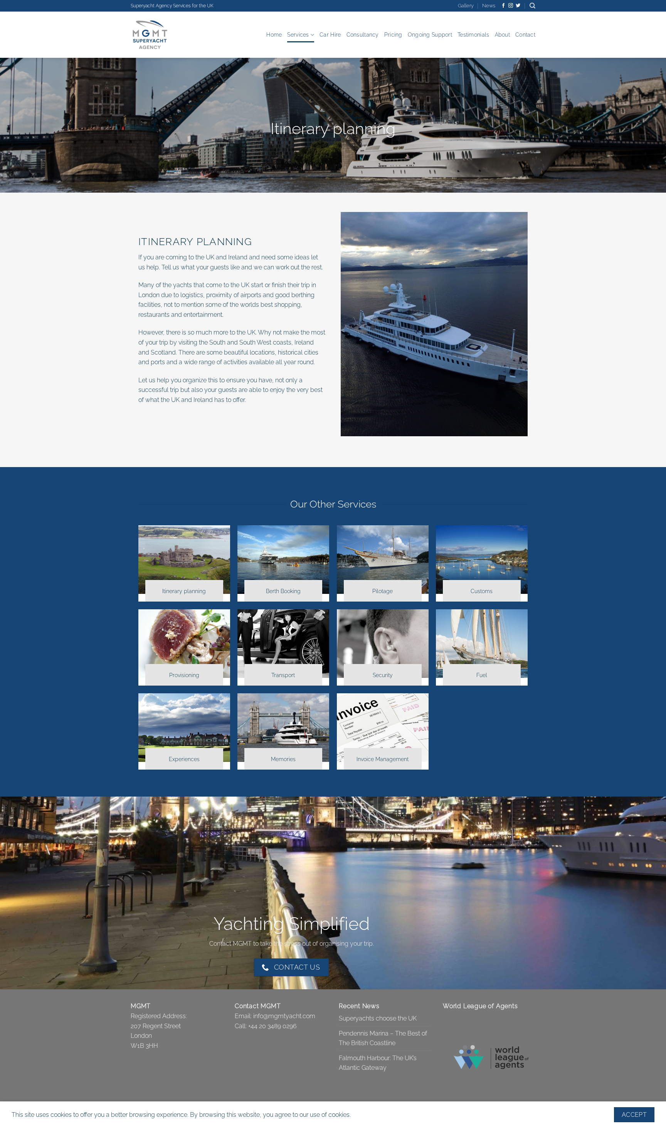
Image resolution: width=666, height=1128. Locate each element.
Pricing (393, 34)
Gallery (466, 5)
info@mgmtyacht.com (284, 1016)
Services (298, 34)
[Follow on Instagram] (510, 5)
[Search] (532, 5)
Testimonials (473, 34)
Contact (525, 34)
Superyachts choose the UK (378, 1018)
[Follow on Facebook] (503, 5)
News (488, 5)
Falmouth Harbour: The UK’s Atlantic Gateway (378, 1063)
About (502, 34)
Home (274, 34)
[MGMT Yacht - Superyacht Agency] (169, 35)
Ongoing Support (430, 34)
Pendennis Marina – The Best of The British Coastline (383, 1038)
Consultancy (362, 34)
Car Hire (330, 34)
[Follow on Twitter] (518, 5)
